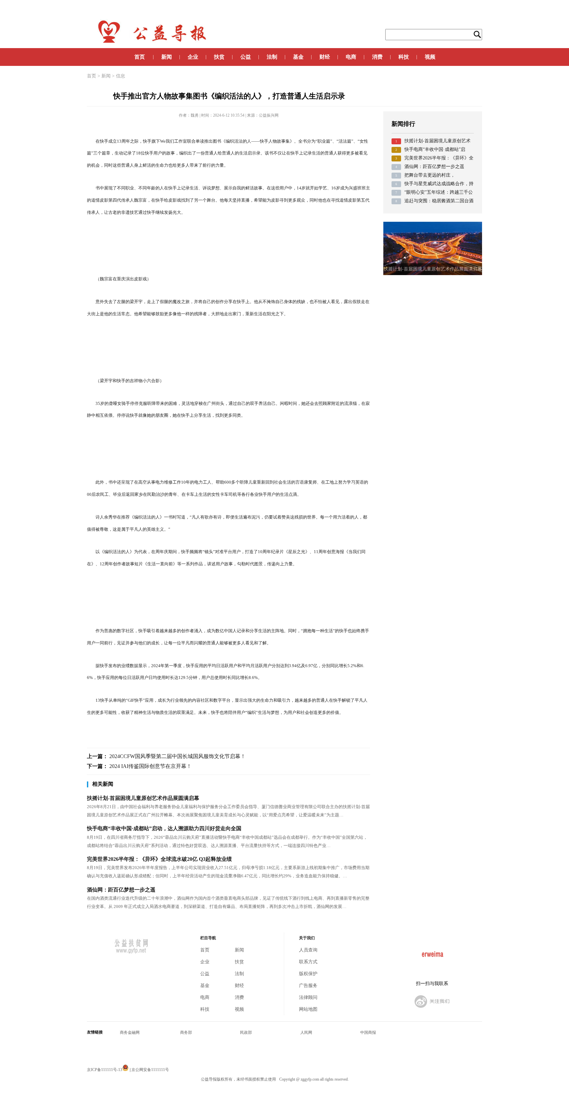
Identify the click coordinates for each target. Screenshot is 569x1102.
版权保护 (308, 973)
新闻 (166, 57)
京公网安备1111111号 (150, 1069)
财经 (324, 57)
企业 (193, 57)
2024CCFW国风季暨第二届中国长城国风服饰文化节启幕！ (177, 756)
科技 (403, 57)
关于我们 (307, 938)
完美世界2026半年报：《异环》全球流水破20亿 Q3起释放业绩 (159, 859)
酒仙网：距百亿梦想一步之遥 (121, 889)
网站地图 (308, 1009)
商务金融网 (130, 1032)
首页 (139, 57)
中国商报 (368, 1032)
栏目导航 (208, 938)
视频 (430, 57)
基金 (298, 57)
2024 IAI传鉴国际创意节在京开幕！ (150, 766)
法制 (272, 57)
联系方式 (308, 961)
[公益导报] (432, 1008)
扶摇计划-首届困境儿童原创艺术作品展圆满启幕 (143, 798)
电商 (351, 57)
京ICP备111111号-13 (104, 1069)
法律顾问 (308, 997)
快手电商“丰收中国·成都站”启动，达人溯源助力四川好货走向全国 (164, 828)
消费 (377, 57)
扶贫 (219, 57)
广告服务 (308, 985)
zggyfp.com (310, 1079)
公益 (245, 57)
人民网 (306, 1032)
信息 (120, 75)
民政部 (246, 1032)
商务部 (186, 1032)
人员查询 (308, 949)
